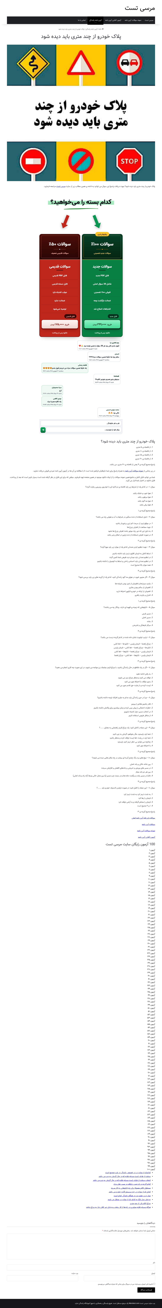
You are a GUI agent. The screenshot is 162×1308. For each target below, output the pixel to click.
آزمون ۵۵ (151, 1024)
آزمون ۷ (152, 869)
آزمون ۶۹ (151, 1069)
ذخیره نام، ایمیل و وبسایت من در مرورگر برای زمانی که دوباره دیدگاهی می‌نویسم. (125, 1284)
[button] (102, 324)
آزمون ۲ (152, 853)
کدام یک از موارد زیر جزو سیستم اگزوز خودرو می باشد (130, 1191)
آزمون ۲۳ (151, 921)
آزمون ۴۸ (151, 1001)
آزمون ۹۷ (151, 1159)
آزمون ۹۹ (151, 1166)
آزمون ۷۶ (151, 1091)
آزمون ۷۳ (151, 1082)
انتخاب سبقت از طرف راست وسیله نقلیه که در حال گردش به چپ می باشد (122, 1180)
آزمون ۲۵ (151, 927)
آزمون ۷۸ (151, 1098)
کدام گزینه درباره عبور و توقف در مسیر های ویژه (132, 1184)
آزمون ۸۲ (151, 1111)
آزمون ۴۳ (151, 985)
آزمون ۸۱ (151, 1108)
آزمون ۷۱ (151, 1075)
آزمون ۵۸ (151, 1033)
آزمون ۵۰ (151, 1008)
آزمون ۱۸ (151, 904)
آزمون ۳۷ (151, 966)
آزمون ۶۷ (151, 1063)
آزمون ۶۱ (151, 1043)
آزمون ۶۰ (151, 1040)
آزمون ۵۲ (151, 1014)
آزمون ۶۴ (151, 1053)
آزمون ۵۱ (151, 1011)
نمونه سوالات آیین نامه (133, 20)
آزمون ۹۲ (151, 1143)
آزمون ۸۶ (151, 1124)
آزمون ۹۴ (151, 1150)
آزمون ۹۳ (151, 1146)
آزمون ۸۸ (151, 1130)
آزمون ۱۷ (151, 901)
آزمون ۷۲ (151, 1079)
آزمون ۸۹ (151, 1133)
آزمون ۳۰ (151, 943)
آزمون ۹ (152, 875)
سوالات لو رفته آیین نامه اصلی (143, 818)
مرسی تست (149, 20)
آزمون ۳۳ (151, 953)
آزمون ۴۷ (151, 998)
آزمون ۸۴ (151, 1117)
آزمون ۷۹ (151, 1101)
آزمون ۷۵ (151, 1088)
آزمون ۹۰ (151, 1137)
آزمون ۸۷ (151, 1127)
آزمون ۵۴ (151, 1021)
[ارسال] (43, 429)
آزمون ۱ (152, 850)
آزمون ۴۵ (151, 992)
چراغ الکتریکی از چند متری (140, 1203)
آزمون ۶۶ (151, 1059)
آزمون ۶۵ (151, 1056)
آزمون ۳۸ (151, 969)
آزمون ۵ (152, 863)
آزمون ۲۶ (151, 930)
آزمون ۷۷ (151, 1095)
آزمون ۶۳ (151, 1050)
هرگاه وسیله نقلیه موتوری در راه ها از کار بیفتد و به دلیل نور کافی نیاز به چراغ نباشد (118, 1207)
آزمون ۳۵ (151, 959)
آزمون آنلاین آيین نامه (113, 20)
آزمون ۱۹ (151, 908)
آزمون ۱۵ (151, 895)
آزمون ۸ (152, 872)
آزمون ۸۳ (151, 1114)
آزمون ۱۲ (151, 885)
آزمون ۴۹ (151, 1004)
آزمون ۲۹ (151, 940)
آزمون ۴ (152, 859)
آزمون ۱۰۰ (151, 1169)
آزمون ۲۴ (151, 924)
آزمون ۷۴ (151, 1085)
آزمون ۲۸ (151, 937)
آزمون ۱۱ (151, 882)
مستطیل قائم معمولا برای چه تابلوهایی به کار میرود (131, 1188)
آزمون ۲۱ (151, 914)
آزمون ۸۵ (151, 1121)
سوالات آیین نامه (148, 824)
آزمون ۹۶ (151, 1156)
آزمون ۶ (152, 866)
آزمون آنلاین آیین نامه (146, 837)
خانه (100, 29)
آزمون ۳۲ (151, 950)
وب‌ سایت (75, 1273)
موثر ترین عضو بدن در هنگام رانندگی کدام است (132, 1195)
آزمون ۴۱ (151, 979)
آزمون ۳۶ (151, 962)
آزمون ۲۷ (151, 934)
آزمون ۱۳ (151, 888)
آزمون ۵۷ (151, 1030)
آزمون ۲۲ (151, 917)
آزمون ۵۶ (151, 1027)
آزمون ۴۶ (151, 995)
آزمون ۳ (152, 856)
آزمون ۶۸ (151, 1066)
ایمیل (153, 1273)
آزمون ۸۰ (151, 1104)
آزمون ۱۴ (151, 892)
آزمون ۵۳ (151, 1017)
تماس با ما (82, 20)
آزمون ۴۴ (151, 988)
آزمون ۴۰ (151, 975)
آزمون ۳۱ (151, 946)
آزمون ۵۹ (151, 1037)
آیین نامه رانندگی (95, 20)
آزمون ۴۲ (151, 982)
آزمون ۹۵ (151, 1153)
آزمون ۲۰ (151, 911)
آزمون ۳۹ (151, 972)
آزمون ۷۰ (151, 1072)
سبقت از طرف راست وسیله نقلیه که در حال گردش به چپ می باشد (125, 1176)
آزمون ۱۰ (151, 879)
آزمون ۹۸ (151, 1162)
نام (154, 1262)
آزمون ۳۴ (151, 956)
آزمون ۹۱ (151, 1140)
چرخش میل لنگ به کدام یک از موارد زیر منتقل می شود (129, 1199)
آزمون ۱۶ (151, 898)
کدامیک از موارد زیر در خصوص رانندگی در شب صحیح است (128, 1172)
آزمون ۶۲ (151, 1046)
